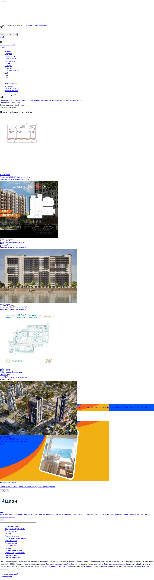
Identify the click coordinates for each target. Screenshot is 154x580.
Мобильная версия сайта (9, 574)
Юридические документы (15, 528)
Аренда (8, 51)
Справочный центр (12, 526)
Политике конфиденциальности (52, 566)
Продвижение (10, 545)
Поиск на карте (11, 531)
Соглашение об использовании (35, 25)
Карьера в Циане (11, 555)
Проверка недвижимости (15, 553)
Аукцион (8, 533)
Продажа (8, 54)
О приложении (6, 576)
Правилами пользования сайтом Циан (60, 564)
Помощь (8, 548)
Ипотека (8, 63)
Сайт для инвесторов (13, 557)
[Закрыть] (1, 27)
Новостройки (10, 56)
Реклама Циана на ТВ (13, 536)
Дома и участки (11, 58)
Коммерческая (10, 61)
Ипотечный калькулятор (14, 550)
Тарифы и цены (11, 541)
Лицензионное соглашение (114, 564)
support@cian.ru (92, 566)
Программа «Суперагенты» (15, 538)
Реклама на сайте (11, 543)
